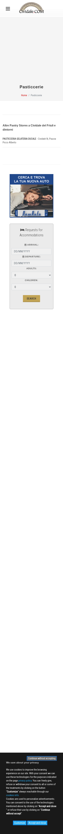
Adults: (31, 268)
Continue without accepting (41, 758)
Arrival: (33, 245)
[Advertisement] (31, 52)
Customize (19, 822)
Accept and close (37, 822)
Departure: (32, 256)
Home (24, 95)
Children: (31, 280)
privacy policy (25, 780)
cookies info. (12, 795)
